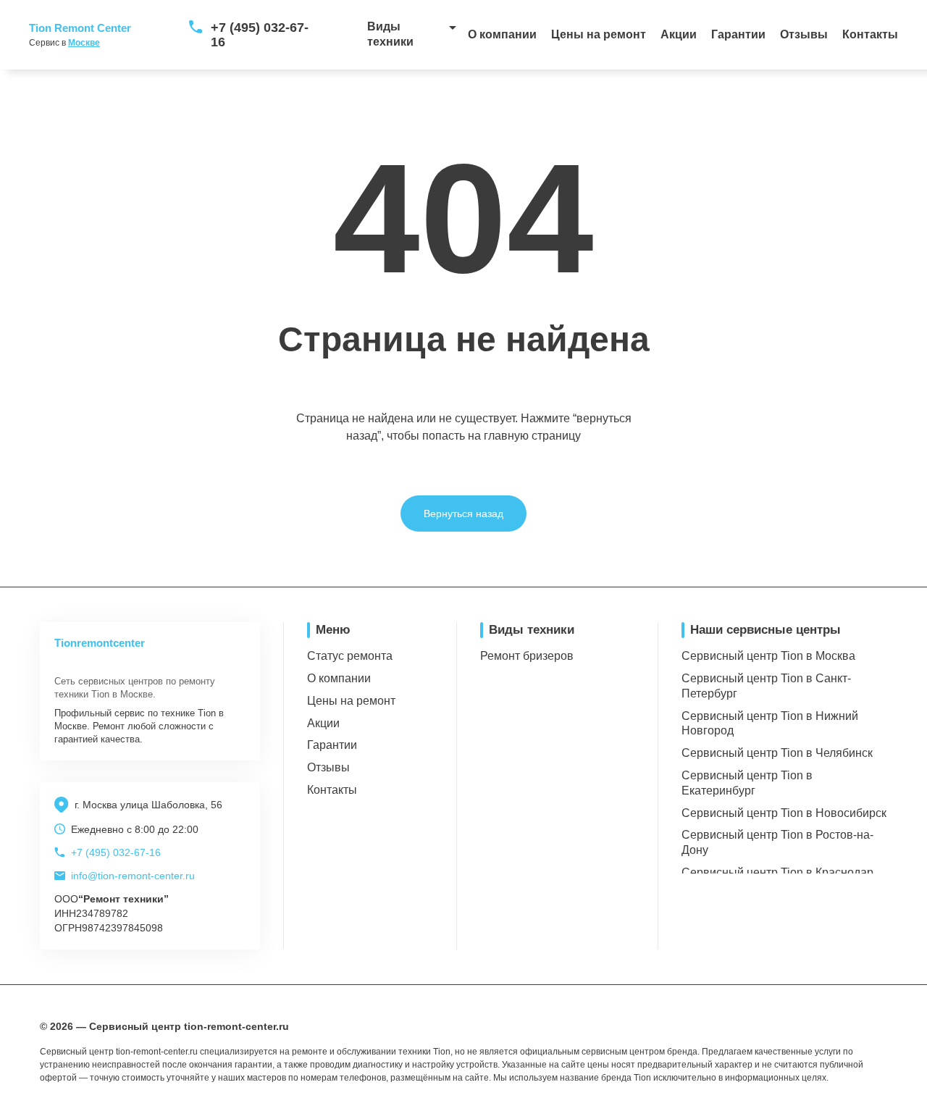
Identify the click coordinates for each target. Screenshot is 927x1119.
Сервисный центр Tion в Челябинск (777, 753)
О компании (502, 34)
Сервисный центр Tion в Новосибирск (783, 813)
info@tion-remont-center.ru (133, 875)
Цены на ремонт (598, 34)
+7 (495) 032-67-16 (260, 34)
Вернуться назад (463, 513)
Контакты (870, 34)
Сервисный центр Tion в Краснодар (777, 872)
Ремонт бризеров (527, 656)
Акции (678, 34)
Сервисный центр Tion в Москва (768, 656)
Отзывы (804, 34)
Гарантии (738, 34)
